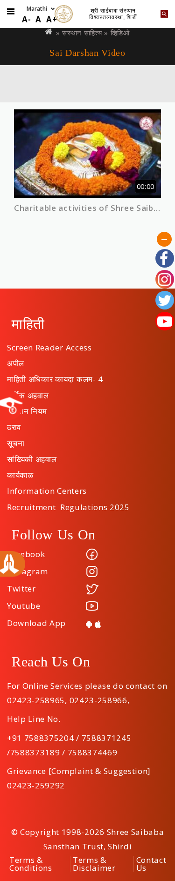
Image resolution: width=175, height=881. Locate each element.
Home (49, 31)
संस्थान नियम (27, 408)
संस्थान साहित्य (82, 32)
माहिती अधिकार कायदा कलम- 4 (55, 376)
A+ (51, 19)
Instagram (27, 571)
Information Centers (47, 487)
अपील (15, 360)
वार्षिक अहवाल (28, 392)
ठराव (14, 424)
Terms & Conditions (30, 864)
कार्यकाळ (20, 472)
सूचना (16, 440)
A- (26, 19)
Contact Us (151, 864)
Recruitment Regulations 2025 (68, 504)
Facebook (26, 554)
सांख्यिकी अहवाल (31, 456)
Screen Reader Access (49, 344)
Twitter (21, 588)
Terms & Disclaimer (94, 864)
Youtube (24, 605)
